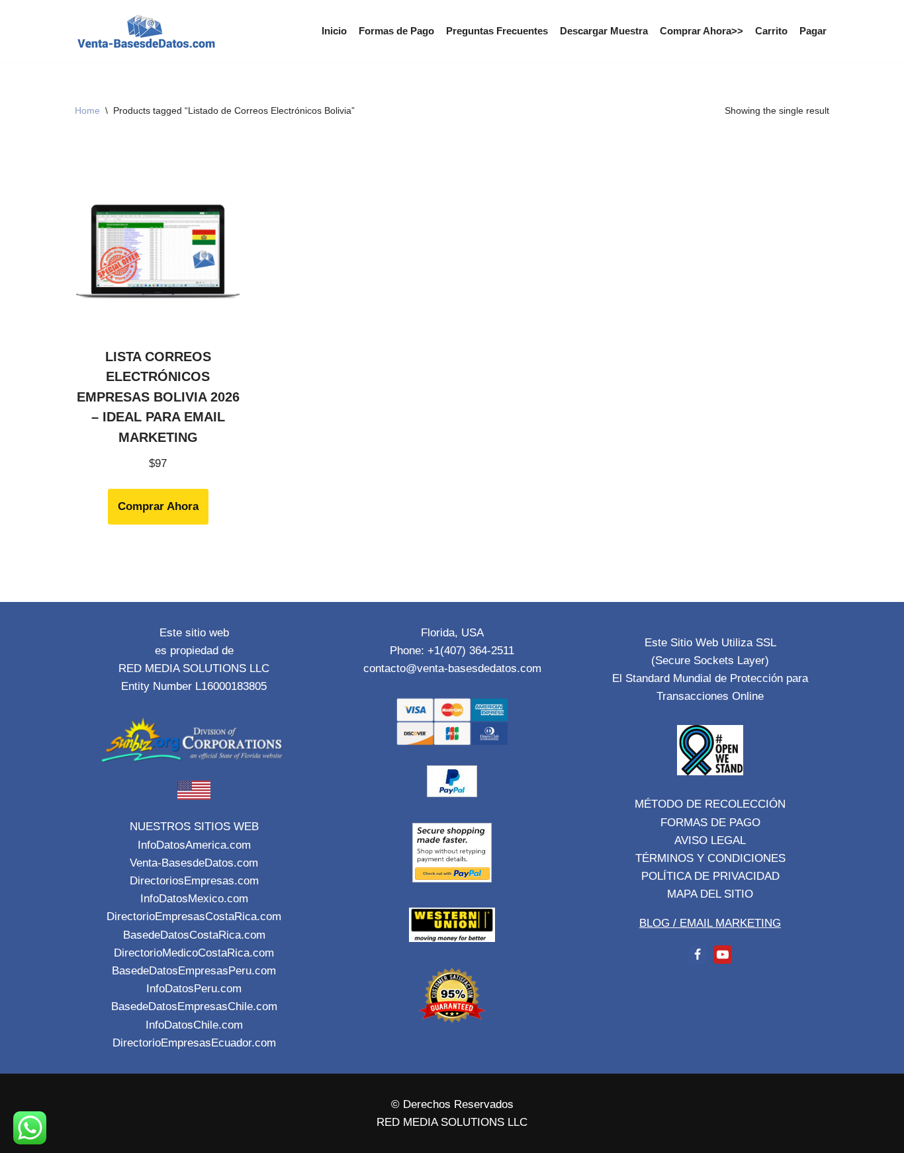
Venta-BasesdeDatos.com (194, 863)
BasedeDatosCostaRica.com (194, 935)
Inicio (334, 30)
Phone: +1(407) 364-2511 (452, 650)
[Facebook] (697, 954)
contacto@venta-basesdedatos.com (452, 668)
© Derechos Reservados (452, 1104)
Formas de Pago (396, 30)
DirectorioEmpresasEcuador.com (194, 1043)
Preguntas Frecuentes (497, 30)
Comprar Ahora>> (701, 30)
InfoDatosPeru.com (194, 988)
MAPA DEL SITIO (710, 894)
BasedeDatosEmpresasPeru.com (194, 970)
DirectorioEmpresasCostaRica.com (194, 916)
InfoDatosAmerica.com (194, 845)
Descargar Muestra (604, 30)
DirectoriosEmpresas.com (194, 881)
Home (87, 110)
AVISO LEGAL (710, 840)
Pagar (813, 30)
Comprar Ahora (158, 506)
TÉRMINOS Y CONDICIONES (710, 858)
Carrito (771, 30)
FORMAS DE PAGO (710, 822)
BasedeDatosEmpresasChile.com (194, 1006)
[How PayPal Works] (452, 793)
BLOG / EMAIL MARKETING (710, 923)
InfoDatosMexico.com (194, 898)
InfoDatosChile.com (194, 1025)
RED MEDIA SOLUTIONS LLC (452, 1122)
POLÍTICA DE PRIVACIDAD (710, 876)
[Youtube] (722, 954)
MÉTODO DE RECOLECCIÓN (710, 804)
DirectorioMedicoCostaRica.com (194, 953)
